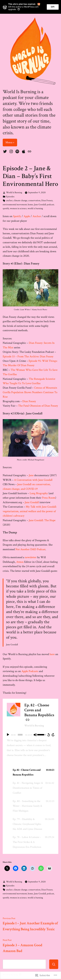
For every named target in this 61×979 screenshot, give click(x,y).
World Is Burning (14, 192)
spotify (6, 208)
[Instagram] (11, 151)
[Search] (53, 964)
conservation (34, 200)
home (30, 204)
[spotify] (17, 151)
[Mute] (35, 734)
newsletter (30, 557)
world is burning (35, 208)
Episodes (10, 196)
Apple (27, 216)
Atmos (20, 562)
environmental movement (15, 204)
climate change (20, 200)
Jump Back (48, 734)
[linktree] (29, 151)
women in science (18, 208)
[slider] (20, 735)
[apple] (23, 151)
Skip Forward (53, 734)
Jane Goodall (40, 204)
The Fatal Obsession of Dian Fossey (38, 406)
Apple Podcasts (30, 671)
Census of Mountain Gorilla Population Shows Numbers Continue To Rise (30, 392)
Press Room (48, 498)
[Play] (8, 734)
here (52, 654)
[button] (30, 772)
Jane (31, 475)
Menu (11, 142)
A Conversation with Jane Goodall (33, 480)
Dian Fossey (47, 200)
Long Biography (39, 493)
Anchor (37, 216)
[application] (30, 734)
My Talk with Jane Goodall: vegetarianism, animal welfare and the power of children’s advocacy (30, 511)
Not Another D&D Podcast (30, 549)
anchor (9, 200)
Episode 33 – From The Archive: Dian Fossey (28, 356)
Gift (53, 6)
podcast (50, 204)
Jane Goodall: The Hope (42, 520)
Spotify (17, 216)
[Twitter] (5, 151)
